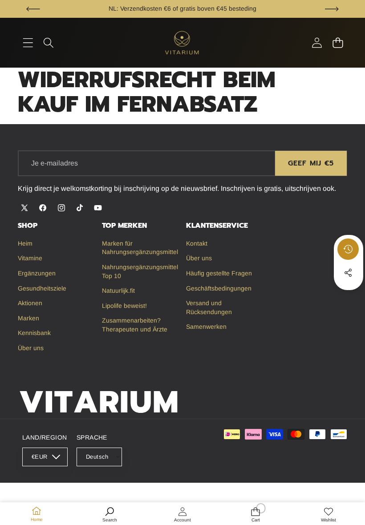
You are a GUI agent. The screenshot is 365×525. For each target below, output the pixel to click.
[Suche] (49, 43)
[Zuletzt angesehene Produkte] (348, 249)
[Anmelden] (317, 43)
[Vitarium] (182, 42)
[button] (33, 9)
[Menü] (28, 43)
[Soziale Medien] (348, 272)
